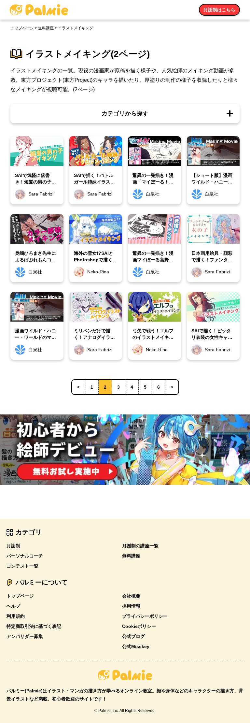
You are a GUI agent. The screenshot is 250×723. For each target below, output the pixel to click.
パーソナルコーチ (25, 555)
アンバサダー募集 (25, 636)
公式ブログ (133, 636)
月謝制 (13, 545)
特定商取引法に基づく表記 (34, 626)
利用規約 (16, 616)
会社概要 (131, 596)
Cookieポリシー (139, 626)
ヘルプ (13, 606)
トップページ (22, 28)
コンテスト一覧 (22, 566)
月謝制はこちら (219, 9)
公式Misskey (135, 646)
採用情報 (131, 606)
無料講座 (46, 28)
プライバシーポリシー (145, 616)
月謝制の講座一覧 (140, 545)
